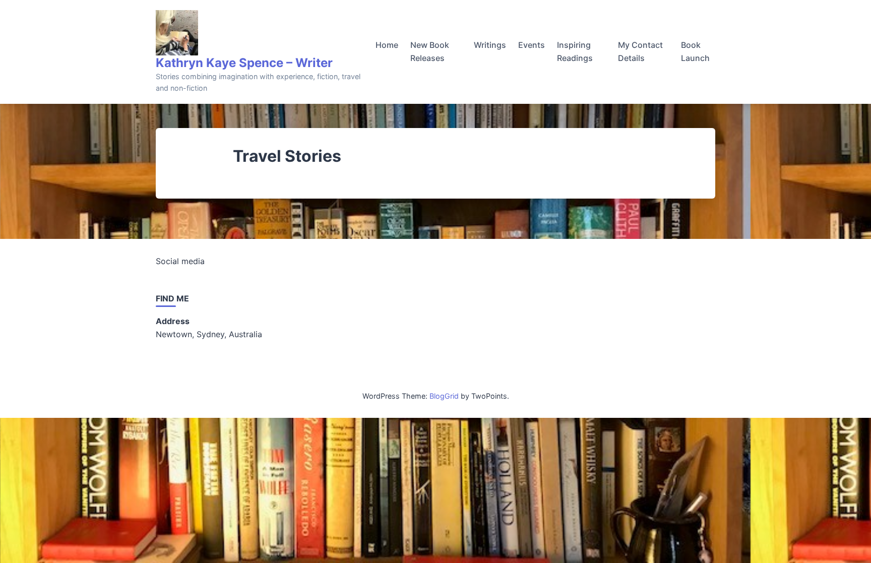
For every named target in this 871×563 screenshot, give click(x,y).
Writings (490, 45)
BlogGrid (444, 396)
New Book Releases (429, 51)
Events (531, 45)
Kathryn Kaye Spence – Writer (244, 62)
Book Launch (695, 51)
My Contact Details (640, 51)
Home (387, 45)
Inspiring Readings (575, 51)
